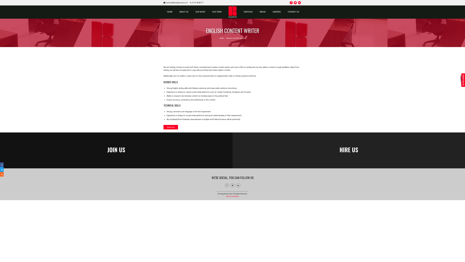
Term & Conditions (232, 196)
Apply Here (171, 127)
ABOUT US (183, 12)
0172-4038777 (197, 3)
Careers (277, 12)
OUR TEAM (216, 12)
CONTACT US (293, 12)
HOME (169, 12)
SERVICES (248, 12)
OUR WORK (200, 12)
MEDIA (263, 12)
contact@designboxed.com (176, 3)
